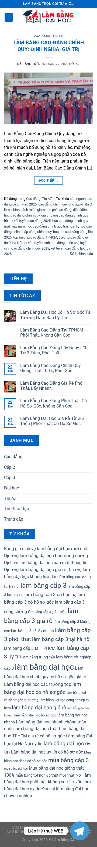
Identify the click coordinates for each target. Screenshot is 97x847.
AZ (78, 64)
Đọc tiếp (49, 180)
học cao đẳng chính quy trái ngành (52, 226)
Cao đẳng (42, 36)
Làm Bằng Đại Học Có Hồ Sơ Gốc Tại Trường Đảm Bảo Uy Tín (56, 315)
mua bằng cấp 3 (68, 760)
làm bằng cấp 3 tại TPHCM (30, 648)
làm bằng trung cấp (38, 657)
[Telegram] (79, 830)
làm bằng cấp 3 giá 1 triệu (47, 612)
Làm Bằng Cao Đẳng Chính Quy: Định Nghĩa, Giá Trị (48, 45)
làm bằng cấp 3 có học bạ (51, 594)
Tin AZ (58, 36)
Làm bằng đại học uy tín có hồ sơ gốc (47, 752)
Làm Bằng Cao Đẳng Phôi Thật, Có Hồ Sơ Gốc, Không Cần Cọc (53, 403)
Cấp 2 (9, 467)
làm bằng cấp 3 (43, 585)
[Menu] (9, 17)
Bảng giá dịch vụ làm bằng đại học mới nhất (46, 548)
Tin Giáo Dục (16, 508)
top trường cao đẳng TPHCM (35, 237)
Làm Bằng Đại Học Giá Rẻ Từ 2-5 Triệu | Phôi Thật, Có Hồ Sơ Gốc (52, 421)
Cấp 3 (9, 477)
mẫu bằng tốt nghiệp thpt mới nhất (45, 775)
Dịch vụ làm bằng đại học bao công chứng (46, 555)
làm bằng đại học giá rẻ (39, 707)
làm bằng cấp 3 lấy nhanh (32, 631)
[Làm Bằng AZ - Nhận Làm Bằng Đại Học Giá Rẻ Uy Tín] (48, 17)
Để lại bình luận (81, 254)
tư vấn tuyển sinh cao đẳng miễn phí (51, 243)
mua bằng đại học (16, 768)
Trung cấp (13, 519)
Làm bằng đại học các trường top (37, 684)
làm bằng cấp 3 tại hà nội (61, 639)
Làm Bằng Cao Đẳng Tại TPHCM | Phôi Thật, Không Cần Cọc (52, 332)
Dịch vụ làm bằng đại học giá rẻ (35, 569)
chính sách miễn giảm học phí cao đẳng (41, 210)
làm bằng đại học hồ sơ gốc (35, 715)
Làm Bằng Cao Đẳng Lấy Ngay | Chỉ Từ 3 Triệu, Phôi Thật (54, 350)
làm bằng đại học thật (36, 728)
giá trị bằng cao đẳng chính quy (64, 215)
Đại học (11, 488)
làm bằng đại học (44, 667)
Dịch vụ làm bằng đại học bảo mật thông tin (46, 562)
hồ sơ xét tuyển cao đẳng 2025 (27, 221)
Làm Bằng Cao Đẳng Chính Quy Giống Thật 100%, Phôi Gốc (50, 368)
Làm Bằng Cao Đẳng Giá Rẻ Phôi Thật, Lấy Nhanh (52, 386)
